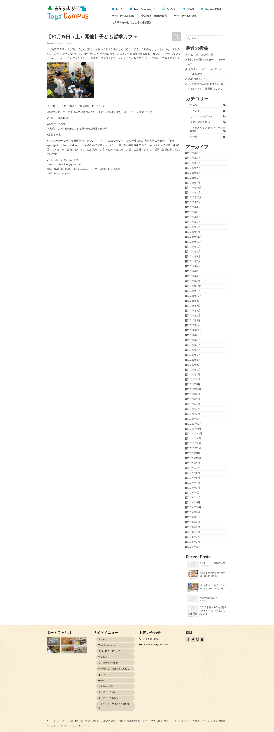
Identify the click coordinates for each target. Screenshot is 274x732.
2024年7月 (194, 256)
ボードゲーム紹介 (107, 692)
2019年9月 (194, 463)
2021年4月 (194, 404)
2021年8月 (194, 394)
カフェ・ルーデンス (201, 116)
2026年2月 (194, 177)
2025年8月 (194, 202)
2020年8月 (194, 443)
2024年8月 (194, 251)
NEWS (190, 9)
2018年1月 (193, 546)
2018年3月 (194, 536)
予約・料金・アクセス (109, 651)
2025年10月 (195, 197)
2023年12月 (194, 285)
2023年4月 (194, 315)
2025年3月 (194, 221)
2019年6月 (194, 472)
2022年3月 (194, 364)
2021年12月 (194, 379)
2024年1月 (194, 281)
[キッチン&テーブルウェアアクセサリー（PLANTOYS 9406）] (80, 649)
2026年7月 (194, 158)
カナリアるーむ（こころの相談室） (132, 22)
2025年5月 (194, 212)
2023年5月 (194, 310)
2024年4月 (194, 266)
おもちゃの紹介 (213, 9)
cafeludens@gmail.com (155, 644)
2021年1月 (193, 418)
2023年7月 (194, 305)
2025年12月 (195, 187)
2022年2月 (194, 369)
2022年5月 (194, 359)
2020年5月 (194, 448)
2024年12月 (195, 236)
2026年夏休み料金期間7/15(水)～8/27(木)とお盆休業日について (206, 610)
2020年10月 (195, 433)
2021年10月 (194, 389)
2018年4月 (194, 531)
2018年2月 (194, 541)
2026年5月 (194, 162)
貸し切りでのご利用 (108, 662)
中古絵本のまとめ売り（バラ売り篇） (207, 129)
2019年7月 (194, 467)
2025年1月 (194, 231)
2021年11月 (194, 384)
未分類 (193, 136)
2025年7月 (194, 207)
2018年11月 (194, 502)
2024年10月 (195, 241)
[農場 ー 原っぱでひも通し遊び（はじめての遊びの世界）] (53, 641)
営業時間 (102, 656)
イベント (171, 9)
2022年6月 (194, 354)
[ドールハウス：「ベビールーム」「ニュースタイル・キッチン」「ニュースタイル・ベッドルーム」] (53, 649)
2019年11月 (194, 453)
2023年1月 (194, 325)
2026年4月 (194, 167)
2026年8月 (194, 153)
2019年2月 (194, 487)
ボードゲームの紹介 (123, 15)
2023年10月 (195, 295)
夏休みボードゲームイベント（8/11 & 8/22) (212, 587)
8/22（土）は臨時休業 (201, 54)
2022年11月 (194, 335)
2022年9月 (194, 340)
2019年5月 (194, 477)
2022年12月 (195, 330)
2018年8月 (194, 512)
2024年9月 (194, 246)
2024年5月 (194, 261)
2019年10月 (194, 458)
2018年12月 (194, 497)
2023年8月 (194, 300)
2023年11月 (194, 290)
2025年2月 (194, 226)
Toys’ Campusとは (144, 9)
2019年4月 (194, 482)
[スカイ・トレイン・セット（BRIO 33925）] (80, 641)
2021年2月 (194, 413)
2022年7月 (194, 349)
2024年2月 (194, 276)
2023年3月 (194, 320)
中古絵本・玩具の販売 (154, 15)
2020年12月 (195, 423)
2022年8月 (194, 344)
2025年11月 (194, 192)
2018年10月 (194, 507)
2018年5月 (194, 527)
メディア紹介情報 (200, 122)
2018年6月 (194, 522)
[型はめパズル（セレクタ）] (67, 649)
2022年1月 (194, 374)
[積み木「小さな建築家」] (67, 641)
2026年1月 (194, 182)
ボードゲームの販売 (185, 15)
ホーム (119, 9)
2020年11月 (194, 428)
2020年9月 (194, 438)
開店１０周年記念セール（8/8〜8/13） (212, 574)
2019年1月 (193, 492)
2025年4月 (194, 217)
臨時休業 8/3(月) (197, 78)
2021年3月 (194, 408)
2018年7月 (194, 517)
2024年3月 (194, 271)
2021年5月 (194, 399)
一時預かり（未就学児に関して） (115, 668)
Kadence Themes (83, 726)
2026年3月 (194, 172)
